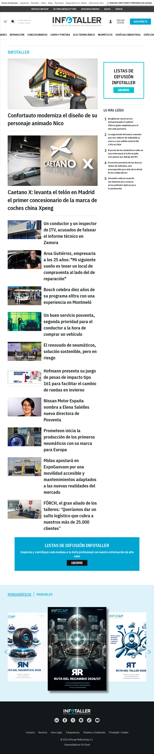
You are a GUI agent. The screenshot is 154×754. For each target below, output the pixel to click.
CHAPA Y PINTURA (60, 34)
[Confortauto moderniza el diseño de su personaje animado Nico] (53, 84)
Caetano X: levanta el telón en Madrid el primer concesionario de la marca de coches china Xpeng (52, 200)
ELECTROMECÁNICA (84, 34)
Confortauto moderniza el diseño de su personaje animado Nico (52, 119)
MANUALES (44, 594)
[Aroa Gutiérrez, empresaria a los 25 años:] (24, 259)
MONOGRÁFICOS (19, 594)
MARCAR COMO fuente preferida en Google (130, 3)
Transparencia (72, 732)
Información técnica (97, 3)
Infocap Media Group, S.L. (81, 739)
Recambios (59, 3)
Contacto (30, 732)
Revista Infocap (39, 9)
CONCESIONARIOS (37, 34)
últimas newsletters (64, 9)
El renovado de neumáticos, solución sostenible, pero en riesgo (70, 351)
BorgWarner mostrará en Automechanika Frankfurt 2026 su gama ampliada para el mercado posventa (121, 123)
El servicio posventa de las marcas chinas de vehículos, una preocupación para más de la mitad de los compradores (123, 167)
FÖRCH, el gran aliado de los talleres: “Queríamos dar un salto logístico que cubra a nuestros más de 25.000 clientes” (70, 515)
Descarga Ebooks (90, 9)
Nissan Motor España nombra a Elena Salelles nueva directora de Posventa (66, 410)
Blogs (50, 3)
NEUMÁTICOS (105, 34)
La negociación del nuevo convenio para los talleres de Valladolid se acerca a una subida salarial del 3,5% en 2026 (123, 139)
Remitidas (35, 3)
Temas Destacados (10, 3)
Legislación (24, 3)
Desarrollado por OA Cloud (77, 744)
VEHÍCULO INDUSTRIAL (128, 34)
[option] (77, 649)
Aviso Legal (56, 732)
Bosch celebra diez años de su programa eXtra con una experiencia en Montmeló (69, 295)
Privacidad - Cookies (118, 732)
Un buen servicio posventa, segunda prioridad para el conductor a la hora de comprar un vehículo (69, 324)
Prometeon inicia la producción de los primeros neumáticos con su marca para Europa (69, 440)
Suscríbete (141, 21)
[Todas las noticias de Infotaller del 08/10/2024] (77, 21)
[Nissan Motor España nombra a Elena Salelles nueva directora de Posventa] (24, 407)
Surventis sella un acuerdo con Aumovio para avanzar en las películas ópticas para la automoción (120, 183)
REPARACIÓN (17, 34)
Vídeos (43, 3)
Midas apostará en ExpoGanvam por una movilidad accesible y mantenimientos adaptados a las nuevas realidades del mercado (70, 476)
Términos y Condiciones (94, 732)
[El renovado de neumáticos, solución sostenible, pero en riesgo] (24, 351)
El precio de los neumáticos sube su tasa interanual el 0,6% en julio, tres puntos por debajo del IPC (124, 153)
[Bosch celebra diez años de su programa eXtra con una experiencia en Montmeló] (24, 295)
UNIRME (123, 90)
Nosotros (42, 732)
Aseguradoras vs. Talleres (76, 3)
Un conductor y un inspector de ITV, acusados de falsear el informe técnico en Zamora (70, 232)
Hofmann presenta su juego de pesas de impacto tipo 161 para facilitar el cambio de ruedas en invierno (70, 380)
